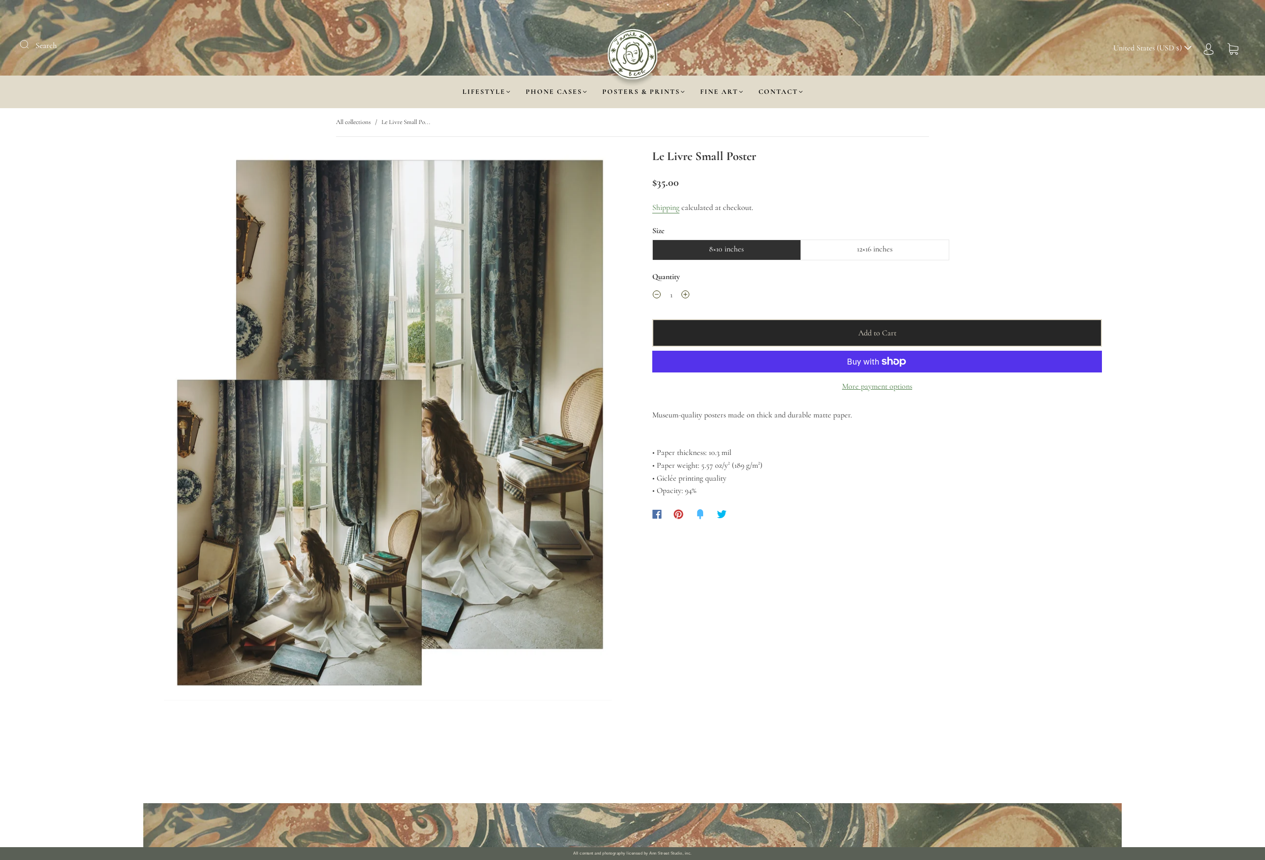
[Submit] (31, 44)
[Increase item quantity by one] (685, 296)
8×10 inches (726, 249)
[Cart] (1233, 48)
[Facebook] (657, 514)
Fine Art (719, 91)
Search (46, 45)
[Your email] (731, 825)
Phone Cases (554, 91)
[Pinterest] (678, 514)
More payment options (877, 386)
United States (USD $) (1148, 48)
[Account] (1209, 48)
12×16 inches (874, 249)
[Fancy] (700, 514)
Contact (778, 91)
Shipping (665, 207)
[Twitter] (722, 514)
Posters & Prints (641, 91)
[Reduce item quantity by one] (657, 296)
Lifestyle (484, 91)
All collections (353, 122)
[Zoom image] (387, 426)
